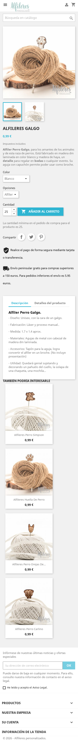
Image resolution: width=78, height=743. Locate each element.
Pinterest (41, 237)
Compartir (21, 237)
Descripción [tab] (19, 303)
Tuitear (31, 237)
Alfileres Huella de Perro (28, 499)
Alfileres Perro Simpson (29, 435)
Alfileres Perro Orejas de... (29, 564)
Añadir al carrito (40, 211)
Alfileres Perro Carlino (29, 629)
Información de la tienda (24, 732)
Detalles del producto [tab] (50, 303)
